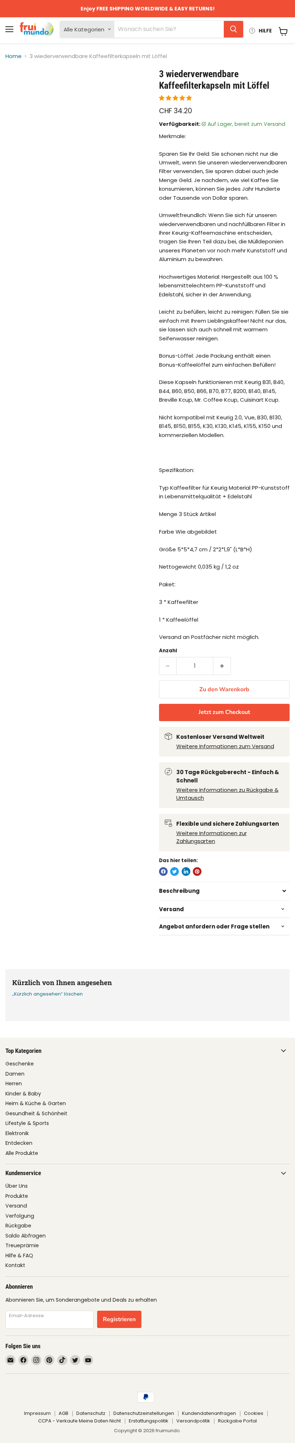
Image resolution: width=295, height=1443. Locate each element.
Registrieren (119, 1319)
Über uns (16, 1186)
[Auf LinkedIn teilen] (186, 871)
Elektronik (17, 1133)
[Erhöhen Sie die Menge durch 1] (222, 666)
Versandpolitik (193, 1420)
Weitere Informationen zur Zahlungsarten (211, 837)
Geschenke (19, 1063)
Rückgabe (18, 1225)
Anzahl (168, 650)
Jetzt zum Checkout (224, 712)
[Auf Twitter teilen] (174, 871)
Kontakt (15, 1265)
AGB (63, 1413)
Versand (16, 1205)
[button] (176, 98)
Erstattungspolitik (148, 1420)
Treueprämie (22, 1245)
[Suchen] (233, 29)
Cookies (253, 1413)
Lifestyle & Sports (27, 1123)
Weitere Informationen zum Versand (225, 746)
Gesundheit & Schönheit (36, 1113)
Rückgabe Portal (237, 1420)
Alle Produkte (21, 1153)
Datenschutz (90, 1413)
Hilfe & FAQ (19, 1255)
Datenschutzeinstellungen (143, 1413)
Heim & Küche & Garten (35, 1103)
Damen (14, 1073)
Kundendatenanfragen (209, 1413)
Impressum (37, 1413)
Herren (13, 1083)
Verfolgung (19, 1215)
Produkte (16, 1196)
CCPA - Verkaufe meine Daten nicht (79, 1420)
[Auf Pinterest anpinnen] (197, 871)
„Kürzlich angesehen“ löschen (47, 994)
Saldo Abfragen (25, 1235)
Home (13, 56)
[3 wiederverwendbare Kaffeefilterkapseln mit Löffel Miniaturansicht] (16, 86)
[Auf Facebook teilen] (163, 871)
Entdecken (18, 1143)
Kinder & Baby (23, 1093)
